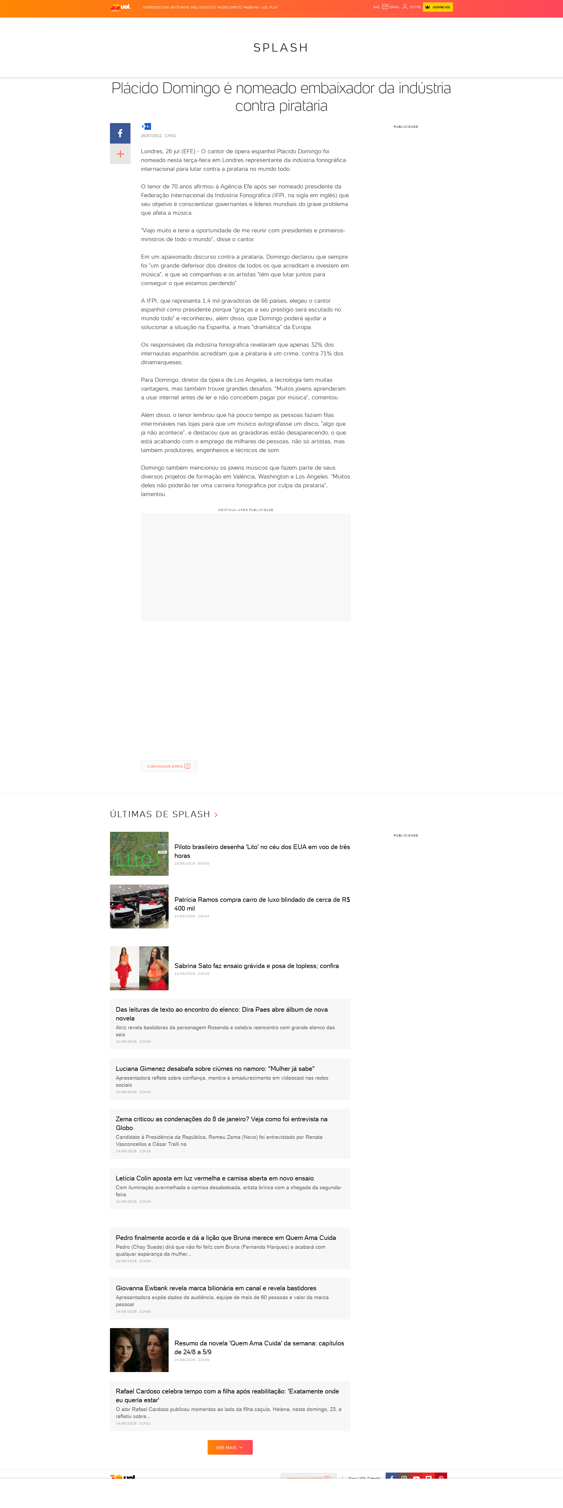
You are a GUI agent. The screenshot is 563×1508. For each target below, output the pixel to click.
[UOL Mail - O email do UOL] (391, 7)
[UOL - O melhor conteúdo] (120, 7)
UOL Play (269, 7)
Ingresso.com (156, 7)
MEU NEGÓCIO (203, 7)
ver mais (226, 1447)
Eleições (156, 23)
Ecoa (348, 23)
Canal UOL (365, 23)
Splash (286, 23)
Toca (417, 23)
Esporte (268, 23)
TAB (395, 23)
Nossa (384, 23)
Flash (139, 23)
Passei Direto (229, 7)
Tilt (338, 23)
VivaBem (324, 23)
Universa (304, 23)
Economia (234, 23)
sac (376, 7)
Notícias (176, 23)
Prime (405, 23)
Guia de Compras (442, 23)
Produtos (121, 23)
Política (195, 23)
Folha (251, 23)
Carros (214, 23)
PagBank (251, 7)
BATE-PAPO (180, 7)
